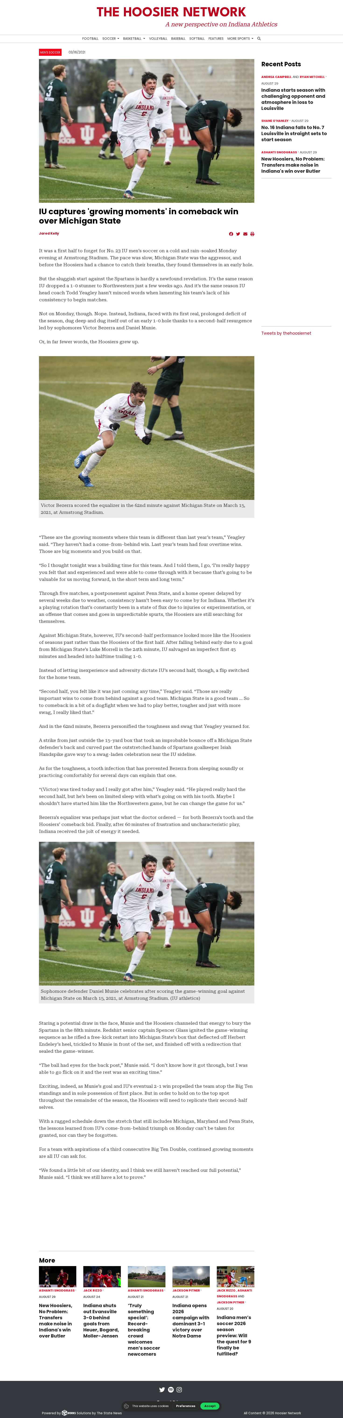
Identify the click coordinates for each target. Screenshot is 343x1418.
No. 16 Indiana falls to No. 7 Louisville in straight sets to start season (294, 133)
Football (90, 38)
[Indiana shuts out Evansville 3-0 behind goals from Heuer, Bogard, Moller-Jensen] (102, 1276)
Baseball (178, 38)
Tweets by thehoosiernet (286, 333)
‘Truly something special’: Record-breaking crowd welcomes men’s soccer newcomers (144, 1329)
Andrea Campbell (276, 77)
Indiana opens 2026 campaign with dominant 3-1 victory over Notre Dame (190, 1320)
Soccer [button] (109, 38)
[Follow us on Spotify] (171, 1392)
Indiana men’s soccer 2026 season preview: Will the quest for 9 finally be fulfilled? (234, 1335)
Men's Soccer (50, 52)
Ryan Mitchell (312, 77)
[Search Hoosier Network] (259, 39)
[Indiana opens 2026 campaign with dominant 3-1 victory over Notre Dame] (191, 1276)
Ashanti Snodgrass (57, 1290)
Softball (197, 38)
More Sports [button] (239, 38)
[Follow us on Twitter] (162, 1392)
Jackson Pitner (186, 1290)
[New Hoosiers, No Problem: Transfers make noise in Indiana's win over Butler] (58, 1276)
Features (216, 38)
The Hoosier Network (171, 13)
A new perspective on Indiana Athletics (221, 24)
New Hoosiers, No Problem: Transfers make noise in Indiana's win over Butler (55, 1320)
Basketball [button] (132, 38)
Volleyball (158, 38)
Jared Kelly (49, 233)
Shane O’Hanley (275, 121)
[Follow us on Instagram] (179, 1392)
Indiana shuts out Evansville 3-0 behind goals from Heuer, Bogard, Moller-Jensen (101, 1320)
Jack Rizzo (92, 1290)
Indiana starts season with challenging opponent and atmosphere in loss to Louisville (293, 99)
